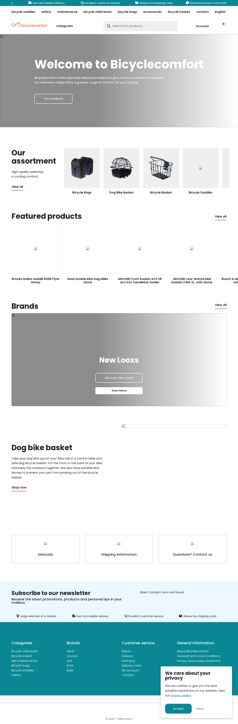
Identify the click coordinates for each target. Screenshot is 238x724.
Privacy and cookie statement (199, 661)
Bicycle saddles (23, 670)
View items (119, 390)
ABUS (70, 651)
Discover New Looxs (119, 378)
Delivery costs (132, 665)
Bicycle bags (21, 665)
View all (17, 187)
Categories (64, 26)
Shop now (19, 488)
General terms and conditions (198, 656)
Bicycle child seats (25, 651)
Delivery (127, 656)
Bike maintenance (24, 661)
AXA (69, 661)
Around (72, 656)
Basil (70, 670)
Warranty (128, 661)
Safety (16, 675)
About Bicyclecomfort (193, 651)
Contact (128, 675)
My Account (130, 670)
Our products (53, 98)
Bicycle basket (22, 656)
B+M (70, 665)
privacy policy (181, 695)
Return (126, 651)
